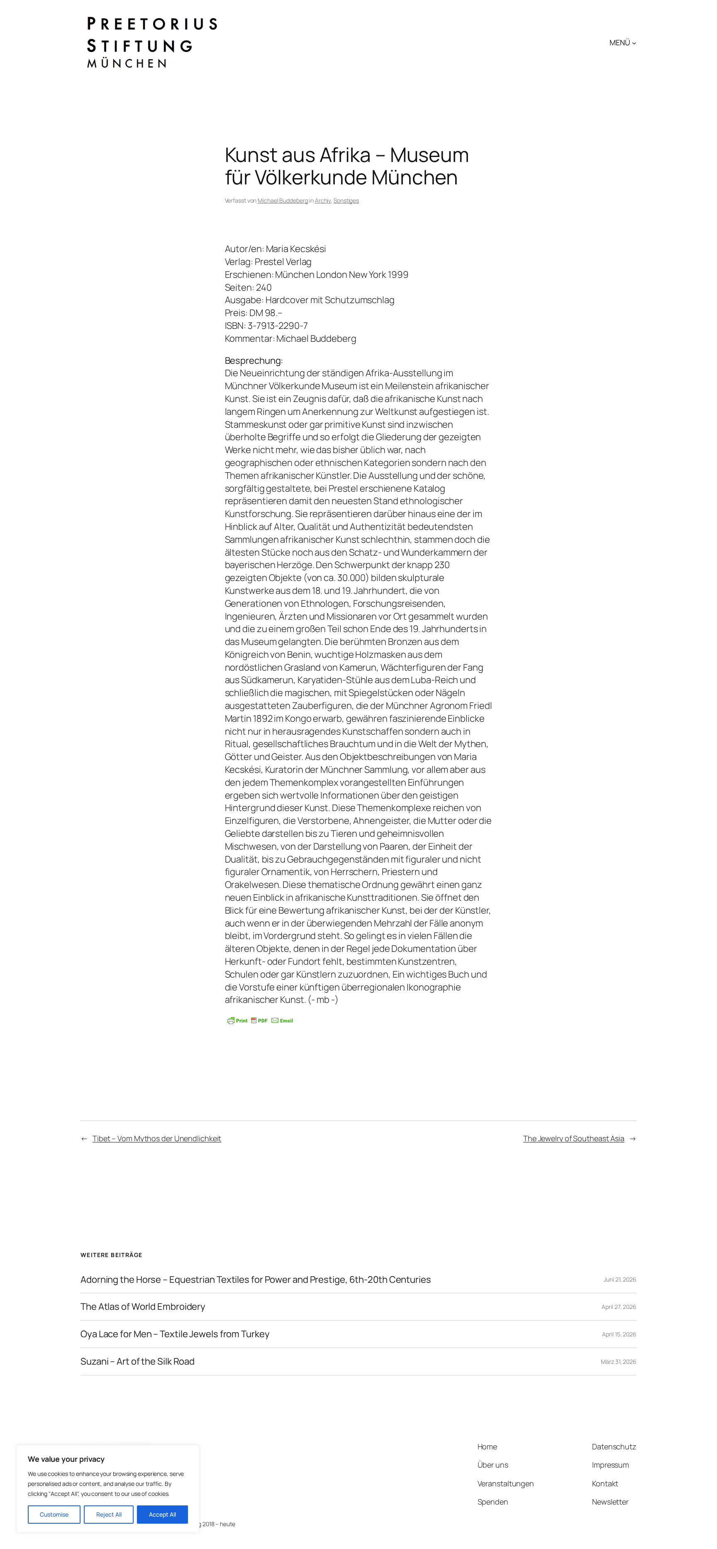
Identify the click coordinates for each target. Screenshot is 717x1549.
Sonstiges (346, 200)
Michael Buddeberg (283, 200)
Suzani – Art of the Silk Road (137, 1361)
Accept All (162, 1514)
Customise (54, 1514)
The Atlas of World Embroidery (142, 1306)
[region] (108, 1488)
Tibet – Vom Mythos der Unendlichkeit (157, 1138)
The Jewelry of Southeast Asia (573, 1138)
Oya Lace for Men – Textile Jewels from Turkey (175, 1334)
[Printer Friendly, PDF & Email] (260, 1020)
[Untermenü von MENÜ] (634, 42)
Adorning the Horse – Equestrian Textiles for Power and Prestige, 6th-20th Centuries (255, 1279)
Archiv (323, 200)
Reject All (109, 1514)
